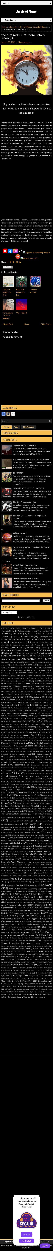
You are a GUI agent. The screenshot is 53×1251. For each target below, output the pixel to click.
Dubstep (4, 743)
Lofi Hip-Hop (18, 849)
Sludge (47, 954)
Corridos (29, 719)
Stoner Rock (12, 967)
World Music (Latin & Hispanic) (24, 994)
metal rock (48, 857)
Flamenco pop (40, 768)
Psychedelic (6, 908)
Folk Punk (4, 773)
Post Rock (9, 894)
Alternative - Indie (12, 653)
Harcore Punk (44, 792)
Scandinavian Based (8, 940)
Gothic (13, 790)
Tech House (20, 978)
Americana (27, 664)
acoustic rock (6, 639)
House (10, 808)
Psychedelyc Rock (7, 910)
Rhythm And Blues (11, 927)
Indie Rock (27, 27)
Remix (3, 924)
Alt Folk (18, 648)
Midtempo (26, 859)
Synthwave (43, 975)
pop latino (35, 882)
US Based (48, 986)
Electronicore (29, 757)
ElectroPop (41, 757)
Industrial (7, 830)
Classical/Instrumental (13, 699)
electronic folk (25, 751)
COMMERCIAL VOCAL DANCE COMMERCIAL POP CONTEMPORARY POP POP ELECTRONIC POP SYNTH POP (26, 710)
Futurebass (26, 781)
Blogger (31, 617)
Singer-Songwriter (33, 943)
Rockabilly (5, 938)
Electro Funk (8, 746)
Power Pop (33, 897)
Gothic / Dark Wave (26, 790)
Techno (30, 978)
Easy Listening (18, 743)
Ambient (4, 665)
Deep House (6, 732)
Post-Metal (5, 897)
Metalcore (9, 859)
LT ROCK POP (5, 851)
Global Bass (48, 787)
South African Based (37, 959)
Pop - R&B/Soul (27, 879)
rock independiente (32, 930)
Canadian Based (24, 689)
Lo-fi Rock (35, 846)
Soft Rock (5, 957)
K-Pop (38, 835)
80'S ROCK (22, 628)
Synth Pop (5, 975)
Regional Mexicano (33, 921)
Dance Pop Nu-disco (17, 727)
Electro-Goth (47, 746)
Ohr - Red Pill (21, 313)
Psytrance (19, 910)
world (26, 991)
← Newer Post (7, 324)
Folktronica (21, 779)
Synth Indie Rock (42, 973)
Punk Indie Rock (43, 910)
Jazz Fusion (15, 835)
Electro (37, 743)
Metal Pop (39, 857)
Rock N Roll (25, 932)
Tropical (32, 984)
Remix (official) (15, 924)
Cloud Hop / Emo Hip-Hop (22, 702)
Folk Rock (16, 773)
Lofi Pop (28, 849)
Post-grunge (23, 894)
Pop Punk (47, 881)
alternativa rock (31, 650)
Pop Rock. (13, 889)
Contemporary (12, 716)
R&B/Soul (10, 916)
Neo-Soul (24, 865)
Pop (12, 878)
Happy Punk (32, 792)
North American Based (19, 870)
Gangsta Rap (37, 781)
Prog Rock (17, 899)
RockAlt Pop (16, 938)
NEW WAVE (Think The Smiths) (20, 867)
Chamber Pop (44, 689)
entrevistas (48, 759)
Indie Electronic (21, 814)
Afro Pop (35, 642)
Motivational (35, 862)
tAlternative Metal (7, 978)
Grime (3, 792)
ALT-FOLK (17, 650)
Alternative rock (15, 27)
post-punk (19, 897)
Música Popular (47, 862)
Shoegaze (32, 940)
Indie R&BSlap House (11, 824)
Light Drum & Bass (10, 846)
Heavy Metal (6, 798)
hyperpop (45, 808)
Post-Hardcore (40, 894)
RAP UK (19, 919)
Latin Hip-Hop (46, 838)
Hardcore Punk (33, 795)
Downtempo (14, 735)
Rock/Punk (41, 935)
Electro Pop (31, 745)
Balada (20, 675)
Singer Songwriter (10, 943)
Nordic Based (47, 867)
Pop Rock (45, 884)
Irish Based (29, 832)
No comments (23, 42)
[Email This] (4, 267)
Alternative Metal (38, 655)
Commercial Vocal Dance (25, 708)
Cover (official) (37, 721)
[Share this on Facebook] (8, 262)
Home (4, 27)
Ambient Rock (14, 665)
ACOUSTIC (42, 634)
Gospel (6, 790)
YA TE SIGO (26, 1241)
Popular (7, 427)
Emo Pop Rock (19, 759)
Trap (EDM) (33, 981)
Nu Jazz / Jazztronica (14, 873)
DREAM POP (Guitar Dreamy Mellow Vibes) (30, 738)
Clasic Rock (5, 697)
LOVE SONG (44, 849)
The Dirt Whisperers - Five (24, 502)
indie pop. (12, 821)
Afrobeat (45, 642)
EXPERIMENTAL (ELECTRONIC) (13, 765)
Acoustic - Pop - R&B (9, 637)
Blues (28, 683)
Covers (49, 721)
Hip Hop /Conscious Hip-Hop (34, 798)
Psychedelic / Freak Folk (23, 908)
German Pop (37, 784)
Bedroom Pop (23, 681)
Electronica (5, 757)
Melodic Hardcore (12, 854)
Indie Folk (36, 814)
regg (26, 919)
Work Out (18, 992)
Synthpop (17, 975)
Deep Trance (18, 732)
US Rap (7, 989)
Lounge (35, 849)
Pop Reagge (32, 885)
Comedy (35, 702)
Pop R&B (10, 885)
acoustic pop (43, 637)
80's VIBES (32, 628)
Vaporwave (19, 989)
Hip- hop (10, 800)
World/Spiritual (24, 997)
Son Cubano (16, 957)
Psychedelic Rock (39, 27)
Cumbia (21, 724)
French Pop (32, 779)
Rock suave (29, 935)
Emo (49, 756)
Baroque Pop (37, 675)
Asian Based (8, 670)
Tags (16, 427)
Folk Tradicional (47, 773)
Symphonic (11, 973)
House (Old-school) (22, 808)
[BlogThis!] (6, 267)
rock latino (4, 932)
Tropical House (43, 984)
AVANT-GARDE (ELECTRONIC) (27, 673)
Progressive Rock (45, 899)
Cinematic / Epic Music (41, 694)
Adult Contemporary (14, 642)
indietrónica (48, 827)
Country (38, 718)
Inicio (29, 1248)
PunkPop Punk (18, 913)
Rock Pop (39, 932)
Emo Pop (8, 759)
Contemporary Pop (28, 716)
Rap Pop (41, 916)
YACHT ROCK (38, 997)
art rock (34, 667)
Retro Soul (48, 924)
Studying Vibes (23, 970)
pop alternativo (12, 882)
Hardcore (20, 795)
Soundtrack (22, 959)
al (44, 645)
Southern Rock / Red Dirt (21, 964)
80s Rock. (24, 631)
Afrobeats (5, 645)
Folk (50, 767)
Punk (28, 910)
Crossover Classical (10, 724)
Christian (7, 694)
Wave (43, 989)
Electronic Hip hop (8, 754)
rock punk (17, 935)
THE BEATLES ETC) (42, 978)
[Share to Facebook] (11, 267)
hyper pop (36, 808)
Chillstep (39, 691)
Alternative (47, 650)
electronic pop (25, 754)
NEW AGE (41, 865)
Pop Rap (19, 885)
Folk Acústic (22, 770)
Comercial (44, 702)
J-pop (38, 832)
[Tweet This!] (10, 262)
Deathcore (45, 729)
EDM (28, 743)
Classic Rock (18, 697)
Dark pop (42, 727)
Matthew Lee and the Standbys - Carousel (31, 459)
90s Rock (17, 633)
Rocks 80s (28, 938)
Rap (20, 916)
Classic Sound (35, 697)
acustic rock (36, 639)
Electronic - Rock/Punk (9, 751)
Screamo (21, 940)
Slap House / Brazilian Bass (22, 954)
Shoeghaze (45, 940)
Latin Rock (19, 843)
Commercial (7, 705)
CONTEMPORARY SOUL (16, 719)
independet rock (12, 811)
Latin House (21, 840)
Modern (37, 859)
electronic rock (43, 754)
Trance (16, 981)
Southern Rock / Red (33, 962)
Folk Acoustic (10, 770)
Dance (29, 724)
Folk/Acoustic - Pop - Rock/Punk (37, 776)
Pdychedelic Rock (15, 875)
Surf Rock (45, 970)
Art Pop (24, 667)
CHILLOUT (30, 691)
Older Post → (46, 324)
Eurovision (31, 762)
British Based (29, 686)
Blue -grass (8, 683)
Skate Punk (43, 951)
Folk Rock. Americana (32, 773)
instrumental (34, 830)
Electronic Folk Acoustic (41, 751)
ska (25, 951)
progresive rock (29, 899)
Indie (22, 811)
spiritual (41, 965)
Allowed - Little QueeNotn (24, 445)
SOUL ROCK (47, 957)
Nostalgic (32, 870)
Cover (24, 721)
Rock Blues (18, 930)
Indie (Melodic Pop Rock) (38, 811)
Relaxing (46, 921)
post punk (47, 891)
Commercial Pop (27, 705)
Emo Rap (29, 759)
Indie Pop (45, 817)
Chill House (20, 691)
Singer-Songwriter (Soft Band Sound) (31, 946)
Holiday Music (30, 806)
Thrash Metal (6, 981)
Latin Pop (32, 840)
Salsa (45, 938)
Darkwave (21, 729)
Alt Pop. (43, 648)
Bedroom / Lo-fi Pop (45, 678)
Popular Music (22, 891)
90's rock (42, 631)
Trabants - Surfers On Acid (7, 292)
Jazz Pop (24, 835)
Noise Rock (36, 867)
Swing (3, 973)
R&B (43, 913)
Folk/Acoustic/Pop (7, 779)
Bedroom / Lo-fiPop (10, 681)
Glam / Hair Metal (23, 787)
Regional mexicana (13, 921)
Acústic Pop (25, 639)
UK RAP (39, 986)
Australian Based (21, 670)
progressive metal (28, 902)
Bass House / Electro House (18, 678)
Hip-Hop (18, 800)
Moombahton (24, 862)
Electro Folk (48, 743)
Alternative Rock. (7, 662)
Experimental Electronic (10, 768)
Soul (37, 957)
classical (49, 697)
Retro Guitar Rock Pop (32, 924)
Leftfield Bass (47, 843)
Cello (34, 689)
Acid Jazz (31, 634)
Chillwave (48, 691)
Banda (28, 675)
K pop (32, 835)
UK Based (30, 986)
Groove (11, 792)
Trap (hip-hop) (46, 981)
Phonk (42, 875)
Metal (40, 854)
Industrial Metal (21, 830)
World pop (12, 997)
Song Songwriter (28, 957)
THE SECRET (18, 473)
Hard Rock (6, 795)
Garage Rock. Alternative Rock (20, 784)
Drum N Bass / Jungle (42, 740)
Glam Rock (38, 787)
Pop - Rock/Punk (40, 879)
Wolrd (10, 992)
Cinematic (26, 694)
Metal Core (29, 857)
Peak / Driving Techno (30, 875)
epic (6, 762)
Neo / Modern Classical (11, 865)
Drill (31, 740)
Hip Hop (19, 798)
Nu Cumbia (43, 870)
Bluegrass (19, 683)
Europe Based (18, 762)
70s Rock (13, 628)
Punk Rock (5, 913)
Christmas (17, 694)
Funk (40, 779)
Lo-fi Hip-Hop (24, 846)
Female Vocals (27, 768)
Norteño (6, 870)
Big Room (35, 681)
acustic (16, 639)
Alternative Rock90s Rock (25, 662)
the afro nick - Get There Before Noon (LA (23, 37)
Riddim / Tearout (27, 927)
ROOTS (37, 938)
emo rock (38, 759)
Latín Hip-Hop (9, 840)
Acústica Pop (47, 639)
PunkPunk (28, 913)
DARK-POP (11, 729)
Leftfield (37, 843)
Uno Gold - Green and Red (20, 292)
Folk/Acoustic (10, 776)
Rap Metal (30, 916)
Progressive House (12, 902)
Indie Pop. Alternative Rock (42, 821)
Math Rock (47, 851)
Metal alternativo (17, 857)
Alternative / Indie (28, 653)
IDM (2, 811)
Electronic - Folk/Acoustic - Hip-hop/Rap (35, 748)
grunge (20, 792)
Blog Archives (28, 427)
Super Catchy (35, 970)
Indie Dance (6, 814)
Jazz (5, 835)
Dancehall (31, 727)
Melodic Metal (27, 854)
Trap (24, 981)
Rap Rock (10, 919)
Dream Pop (28, 735)
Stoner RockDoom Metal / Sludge (31, 967)
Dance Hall (39, 724)
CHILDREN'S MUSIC (7, 691)
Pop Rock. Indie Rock (28, 889)
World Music (36, 992)
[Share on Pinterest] (17, 262)
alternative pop (8, 659)
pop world (42, 889)
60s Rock (4, 628)
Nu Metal (28, 873)
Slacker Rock (6, 954)
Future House (15, 781)
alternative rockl (43, 662)
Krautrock (46, 835)
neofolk (33, 865)
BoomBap (38, 683)
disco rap (36, 732)
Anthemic (41, 665)
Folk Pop (44, 770)
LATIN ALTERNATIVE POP (18, 838)
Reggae (34, 919)
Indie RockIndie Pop (21, 827)
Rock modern (14, 932)
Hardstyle (46, 795)
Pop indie (24, 882)
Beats (33, 678)
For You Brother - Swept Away (25, 579)
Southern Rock (19, 962)
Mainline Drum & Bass (20, 851)
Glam (12, 787)
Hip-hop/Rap (6, 803)
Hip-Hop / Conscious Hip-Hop (37, 800)
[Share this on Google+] (14, 262)
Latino (30, 843)
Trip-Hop (23, 984)
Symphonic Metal (25, 973)
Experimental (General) (39, 765)
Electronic (8, 748)
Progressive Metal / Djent (17, 905)
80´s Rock (42, 628)
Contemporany (17, 713)
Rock (39, 926)
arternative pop (47, 667)
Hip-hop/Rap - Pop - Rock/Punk (27, 803)
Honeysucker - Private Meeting (8, 315)
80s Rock (12, 631)
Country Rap (15, 721)
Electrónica (17, 757)
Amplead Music (26, 11)
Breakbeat (18, 686)
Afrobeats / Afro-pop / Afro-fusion (26, 645)
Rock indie (46, 930)
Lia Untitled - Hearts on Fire (25, 565)
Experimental (44, 762)
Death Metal (32, 729)
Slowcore (37, 954)
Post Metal (36, 891)
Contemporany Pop (32, 713)
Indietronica (35, 827)
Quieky (36, 913)
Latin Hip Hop (33, 838)
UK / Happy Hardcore (16, 986)
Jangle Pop (48, 832)
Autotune (34, 670)
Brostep (13, 689)
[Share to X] (9, 267)
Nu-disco (38, 873)
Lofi (44, 846)
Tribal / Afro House (11, 984)
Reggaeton (46, 918)
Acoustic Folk (27, 636)
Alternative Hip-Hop (17, 656)
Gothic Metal (42, 790)
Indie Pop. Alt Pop (24, 821)
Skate (33, 951)
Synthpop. (32, 975)
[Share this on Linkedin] (19, 262)
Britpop (40, 686)
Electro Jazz (20, 746)
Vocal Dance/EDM (31, 989)
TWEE (3, 986)
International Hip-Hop (16, 832)
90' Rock (34, 631)
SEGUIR (45, 1246)
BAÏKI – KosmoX (19, 533)
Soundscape (9, 959)
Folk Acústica (33, 770)
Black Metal (47, 681)
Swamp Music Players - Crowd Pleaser (29, 488)
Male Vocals (34, 851)
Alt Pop (30, 647)
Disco (27, 732)
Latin (3, 838)
